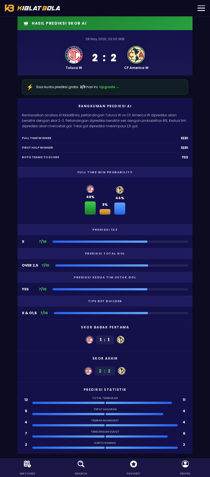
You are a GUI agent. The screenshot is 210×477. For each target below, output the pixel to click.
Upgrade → (109, 87)
